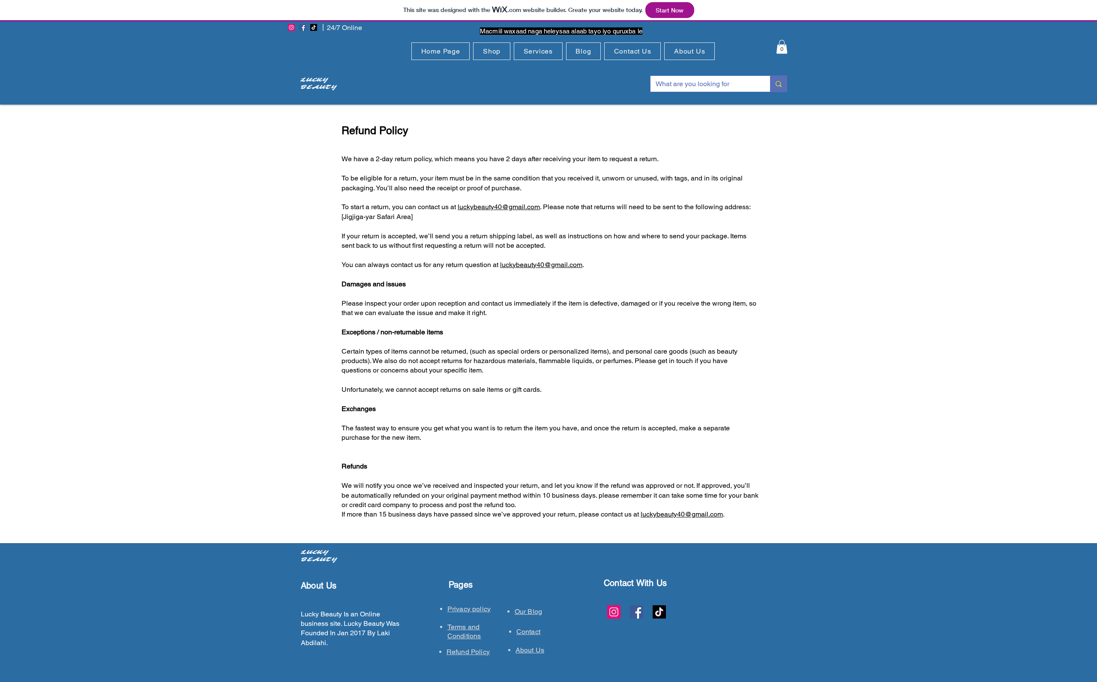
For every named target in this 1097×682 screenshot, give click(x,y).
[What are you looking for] (778, 84)
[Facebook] (302, 27)
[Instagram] (291, 27)
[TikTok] (313, 27)
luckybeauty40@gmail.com (499, 207)
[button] (491, 51)
